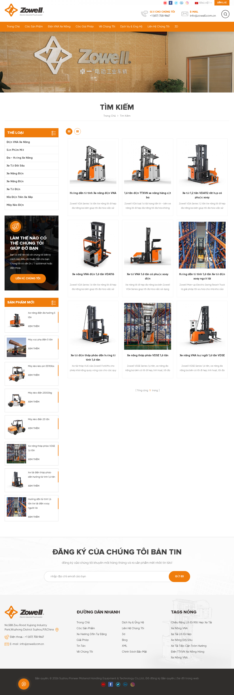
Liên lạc (222, 2)
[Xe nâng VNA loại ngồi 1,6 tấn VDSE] (202, 326)
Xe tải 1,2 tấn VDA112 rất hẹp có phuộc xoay (202, 195)
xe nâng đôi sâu (181, 640)
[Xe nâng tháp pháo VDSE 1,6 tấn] (147, 326)
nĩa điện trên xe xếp (20, 197)
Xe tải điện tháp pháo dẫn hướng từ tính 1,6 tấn (93, 357)
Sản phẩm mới (15, 150)
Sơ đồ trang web (188, 678)
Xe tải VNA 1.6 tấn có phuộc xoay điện (147, 276)
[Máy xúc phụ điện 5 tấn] (16, 347)
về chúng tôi (107, 26)
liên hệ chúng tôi (158, 26)
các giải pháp (85, 26)
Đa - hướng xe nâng (20, 157)
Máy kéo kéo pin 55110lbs (41, 366)
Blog (125, 640)
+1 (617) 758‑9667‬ (160, 15)
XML (124, 646)
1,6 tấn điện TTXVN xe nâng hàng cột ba (147, 195)
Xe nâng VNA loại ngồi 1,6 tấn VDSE (202, 355)
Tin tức (81, 646)
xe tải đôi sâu (16, 165)
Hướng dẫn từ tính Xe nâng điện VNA (93, 193)
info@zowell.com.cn (203, 15)
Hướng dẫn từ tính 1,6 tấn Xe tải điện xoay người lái (202, 276)
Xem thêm (33, 326)
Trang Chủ (13, 26)
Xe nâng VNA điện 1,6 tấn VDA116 (93, 274)
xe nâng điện (15, 173)
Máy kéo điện (15, 205)
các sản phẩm (86, 628)
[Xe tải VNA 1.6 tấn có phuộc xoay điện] (147, 245)
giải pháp (83, 640)
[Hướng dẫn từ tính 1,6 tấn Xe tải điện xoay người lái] (202, 245)
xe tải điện (13, 189)
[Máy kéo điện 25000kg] (16, 400)
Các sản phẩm (34, 26)
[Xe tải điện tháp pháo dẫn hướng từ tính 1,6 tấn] (93, 326)
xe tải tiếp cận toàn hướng (189, 646)
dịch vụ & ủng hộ (131, 26)
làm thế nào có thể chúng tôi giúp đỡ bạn (28, 243)
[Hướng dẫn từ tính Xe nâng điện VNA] (93, 163)
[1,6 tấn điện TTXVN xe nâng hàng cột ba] (147, 163)
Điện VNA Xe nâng (59, 26)
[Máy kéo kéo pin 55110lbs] (16, 374)
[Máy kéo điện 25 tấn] (16, 427)
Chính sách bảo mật (134, 651)
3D (176, 26)
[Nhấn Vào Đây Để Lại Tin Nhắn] (23, 684)
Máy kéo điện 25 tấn (38, 419)
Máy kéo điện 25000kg (40, 393)
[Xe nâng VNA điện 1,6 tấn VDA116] (93, 245)
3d (123, 634)
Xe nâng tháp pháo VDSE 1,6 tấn (147, 355)
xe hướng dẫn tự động (92, 634)
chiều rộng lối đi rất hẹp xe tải (191, 622)
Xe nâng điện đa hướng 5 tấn (41, 315)
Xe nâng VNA (179, 628)
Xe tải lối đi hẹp (181, 634)
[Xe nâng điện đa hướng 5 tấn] (16, 320)
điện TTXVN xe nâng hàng (187, 651)
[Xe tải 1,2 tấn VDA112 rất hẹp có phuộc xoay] (202, 163)
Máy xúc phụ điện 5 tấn (40, 340)
